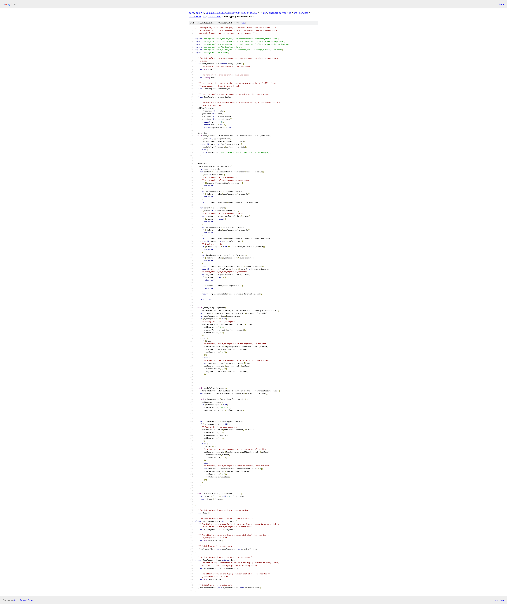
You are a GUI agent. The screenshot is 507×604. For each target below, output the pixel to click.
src (295, 12)
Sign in (501, 4)
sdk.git (200, 12)
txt (495, 600)
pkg (264, 12)
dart (191, 12)
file (243, 23)
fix (204, 16)
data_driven (214, 16)
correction (195, 16)
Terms (30, 600)
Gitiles (15, 600)
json (502, 600)
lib (289, 12)
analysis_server (277, 12)
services (303, 12)
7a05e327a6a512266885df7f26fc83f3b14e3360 (231, 12)
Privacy (23, 600)
